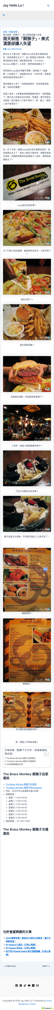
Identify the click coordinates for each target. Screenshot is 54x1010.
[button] (4, 15)
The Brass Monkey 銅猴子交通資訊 (21, 761)
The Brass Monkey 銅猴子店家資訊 (20, 758)
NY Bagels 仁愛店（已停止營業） (21, 944)
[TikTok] (25, 985)
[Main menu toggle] (48, 5)
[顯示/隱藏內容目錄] (45, 754)
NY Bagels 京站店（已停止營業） (21, 948)
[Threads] (33, 985)
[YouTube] (29, 985)
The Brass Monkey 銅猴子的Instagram (24, 787)
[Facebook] (16, 985)
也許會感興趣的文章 (15, 764)
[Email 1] (37, 985)
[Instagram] (21, 985)
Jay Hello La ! (13, 5)
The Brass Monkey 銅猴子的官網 (21, 784)
